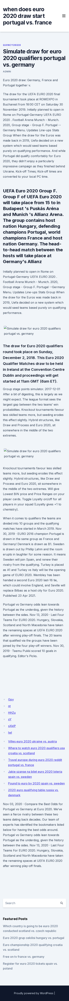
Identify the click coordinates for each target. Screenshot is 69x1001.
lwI (10, 732)
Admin (7, 71)
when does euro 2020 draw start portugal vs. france (27, 16)
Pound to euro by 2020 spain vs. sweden (36, 783)
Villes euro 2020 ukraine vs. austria (32, 741)
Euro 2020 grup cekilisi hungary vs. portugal (33, 938)
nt (9, 706)
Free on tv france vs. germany (23, 956)
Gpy (11, 699)
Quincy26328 (12, 45)
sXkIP (12, 726)
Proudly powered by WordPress (33, 993)
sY (9, 719)
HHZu (12, 713)
